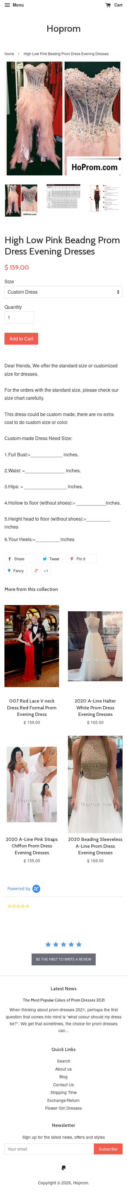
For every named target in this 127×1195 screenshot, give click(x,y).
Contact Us (63, 1084)
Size (9, 281)
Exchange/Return (63, 1100)
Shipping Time (64, 1092)
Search (63, 1061)
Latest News (63, 988)
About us (63, 1069)
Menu (18, 5)
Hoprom (63, 28)
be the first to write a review (63, 959)
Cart (118, 5)
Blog (63, 1076)
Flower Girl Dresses (63, 1108)
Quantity (13, 306)
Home (9, 53)
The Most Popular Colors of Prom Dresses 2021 (64, 1000)
